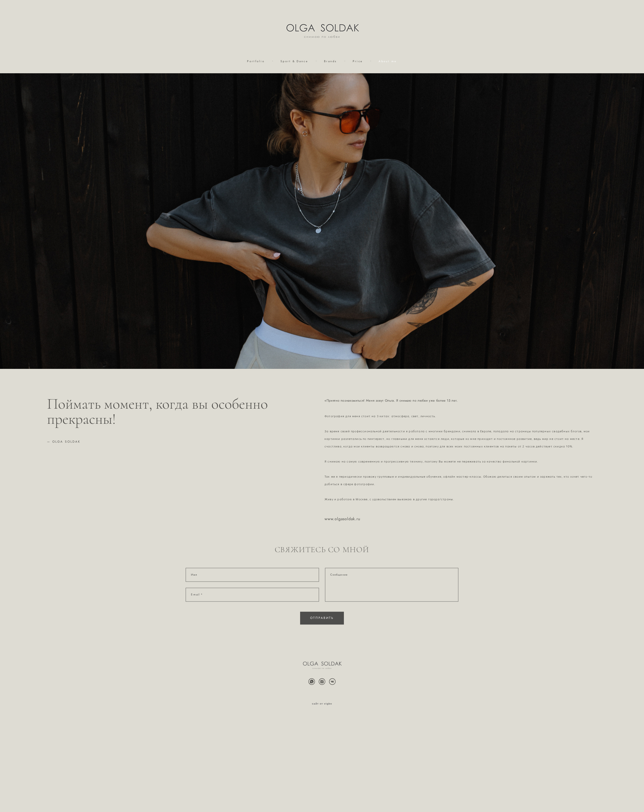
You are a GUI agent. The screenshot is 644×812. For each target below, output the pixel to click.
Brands (330, 61)
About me (388, 61)
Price (358, 61)
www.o (331, 519)
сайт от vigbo (322, 703)
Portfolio (256, 61)
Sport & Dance (294, 61)
